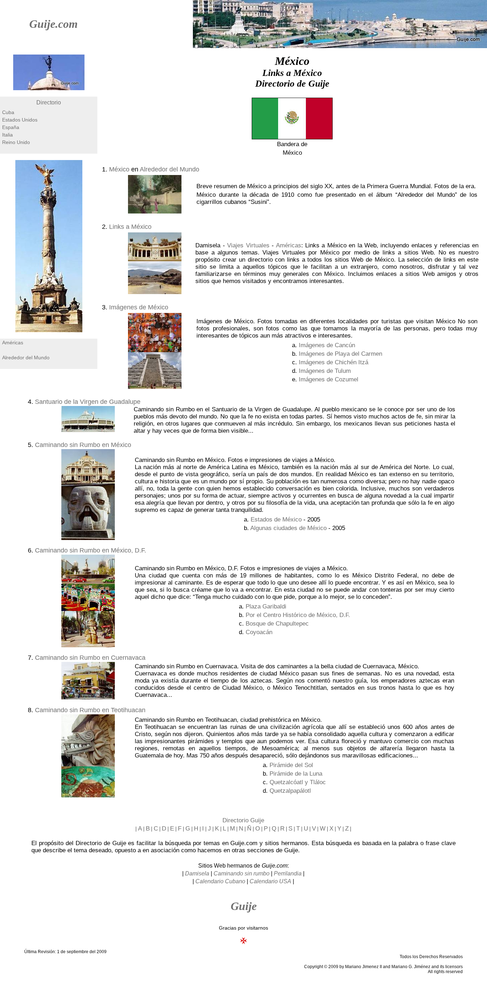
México (119, 169)
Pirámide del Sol (291, 765)
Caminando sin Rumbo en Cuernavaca (90, 657)
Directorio (48, 102)
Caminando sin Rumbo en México (83, 444)
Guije (244, 906)
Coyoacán (259, 632)
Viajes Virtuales (248, 245)
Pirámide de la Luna (296, 773)
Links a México (130, 226)
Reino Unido (16, 142)
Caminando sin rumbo (242, 873)
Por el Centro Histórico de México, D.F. (298, 615)
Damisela (197, 873)
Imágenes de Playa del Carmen (340, 353)
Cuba (8, 112)
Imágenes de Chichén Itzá (333, 362)
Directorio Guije (243, 820)
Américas (12, 342)
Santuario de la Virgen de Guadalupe (87, 401)
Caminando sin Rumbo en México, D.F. (90, 550)
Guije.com (53, 23)
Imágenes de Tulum (325, 370)
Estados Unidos (19, 120)
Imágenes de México (138, 307)
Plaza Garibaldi (266, 606)
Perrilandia (288, 873)
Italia (7, 135)
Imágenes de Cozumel (328, 379)
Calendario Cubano (220, 881)
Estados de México (276, 519)
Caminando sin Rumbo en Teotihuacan (90, 710)
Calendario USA (270, 881)
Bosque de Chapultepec (277, 623)
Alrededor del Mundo (26, 357)
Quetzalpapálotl (290, 790)
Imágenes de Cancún (327, 345)
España (10, 127)
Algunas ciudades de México (288, 528)
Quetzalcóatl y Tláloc (298, 782)
